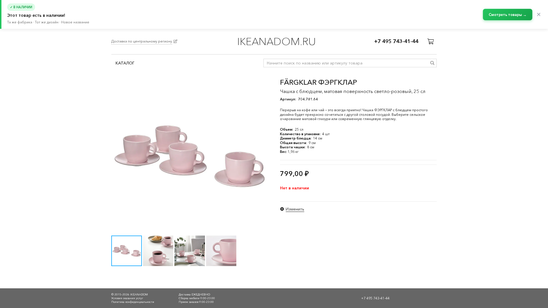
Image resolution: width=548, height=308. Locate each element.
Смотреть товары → (508, 14)
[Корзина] (430, 41)
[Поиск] (432, 63)
